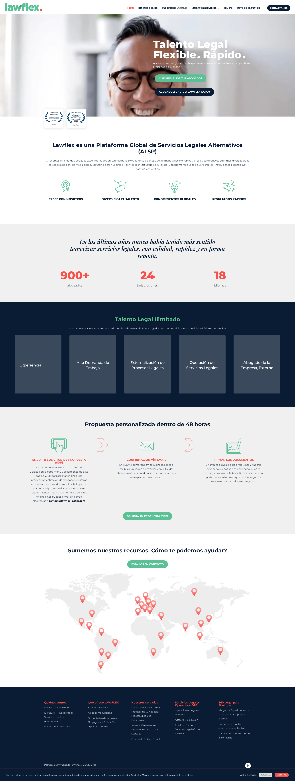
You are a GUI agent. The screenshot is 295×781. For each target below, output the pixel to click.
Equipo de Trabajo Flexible (146, 739)
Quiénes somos (147, 8)
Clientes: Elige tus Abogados (180, 78)
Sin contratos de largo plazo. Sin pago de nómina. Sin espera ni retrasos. (104, 722)
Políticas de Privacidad (56, 764)
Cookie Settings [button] (247, 775)
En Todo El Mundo (248, 8)
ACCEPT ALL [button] (282, 775)
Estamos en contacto (147, 564)
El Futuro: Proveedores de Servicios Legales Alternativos (59, 717)
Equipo (228, 8)
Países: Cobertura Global (58, 726)
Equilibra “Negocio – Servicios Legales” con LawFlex (187, 729)
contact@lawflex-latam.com (67, 500)
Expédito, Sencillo (98, 707)
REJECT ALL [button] (266, 775)
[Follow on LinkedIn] (248, 765)
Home (130, 8)
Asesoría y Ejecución (186, 719)
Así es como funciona (100, 712)
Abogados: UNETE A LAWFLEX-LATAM (184, 91)
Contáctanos (278, 8)
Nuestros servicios (203, 8)
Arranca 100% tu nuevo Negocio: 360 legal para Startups (144, 729)
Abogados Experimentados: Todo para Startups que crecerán (234, 714)
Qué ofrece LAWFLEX (174, 8)
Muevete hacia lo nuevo (57, 707)
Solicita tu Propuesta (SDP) (147, 516)
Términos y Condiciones (83, 764)
